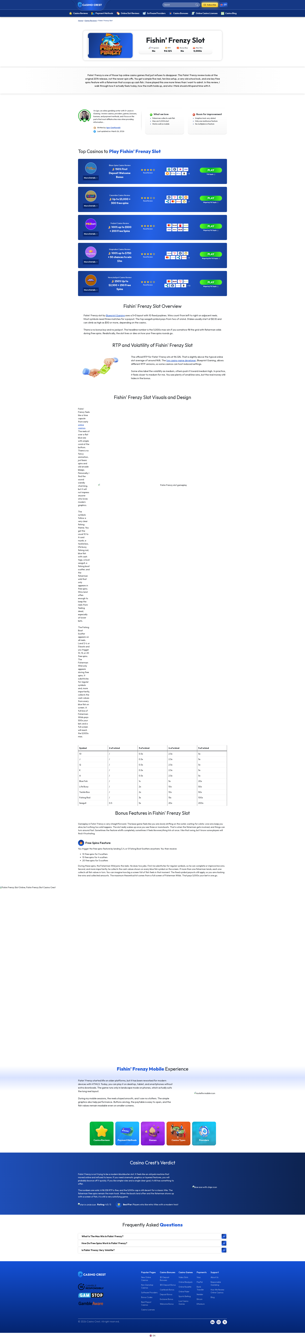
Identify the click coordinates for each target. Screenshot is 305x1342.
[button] (223, 5)
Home (80, 20)
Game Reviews (91, 20)
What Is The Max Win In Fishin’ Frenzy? (102, 1236)
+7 (189, 202)
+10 (189, 286)
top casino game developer (181, 360)
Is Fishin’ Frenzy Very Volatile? (98, 1250)
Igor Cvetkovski (113, 127)
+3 (189, 174)
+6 (189, 258)
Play (211, 170)
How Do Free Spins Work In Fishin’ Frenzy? (104, 1243)
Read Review (148, 173)
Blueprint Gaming (115, 315)
